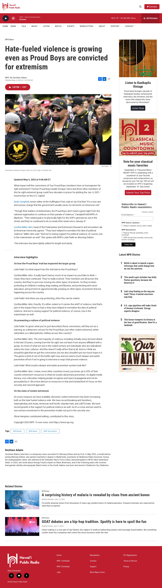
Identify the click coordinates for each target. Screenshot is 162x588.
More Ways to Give (97, 572)
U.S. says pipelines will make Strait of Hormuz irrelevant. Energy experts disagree (140, 308)
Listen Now (138, 108)
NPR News (9, 39)
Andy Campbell (21, 201)
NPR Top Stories (50, 431)
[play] (6, 18)
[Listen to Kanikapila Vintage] (138, 58)
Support (93, 567)
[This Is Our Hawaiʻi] (138, 353)
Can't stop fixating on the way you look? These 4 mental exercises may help (139, 294)
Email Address (128, 215)
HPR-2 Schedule (63, 567)
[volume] (13, 18)
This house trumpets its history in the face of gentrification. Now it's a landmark (140, 322)
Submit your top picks (138, 192)
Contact (93, 561)
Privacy (126, 567)
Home (5, 26)
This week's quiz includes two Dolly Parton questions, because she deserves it (140, 280)
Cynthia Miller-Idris (23, 227)
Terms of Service (130, 561)
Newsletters (95, 555)
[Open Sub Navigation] (18, 26)
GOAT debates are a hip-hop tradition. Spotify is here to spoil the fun (94, 521)
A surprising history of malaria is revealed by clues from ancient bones (96, 495)
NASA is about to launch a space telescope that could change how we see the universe (139, 266)
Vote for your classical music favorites (138, 163)
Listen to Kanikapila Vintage (138, 84)
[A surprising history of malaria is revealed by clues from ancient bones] (22, 499)
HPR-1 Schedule (63, 561)
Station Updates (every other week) (137, 226)
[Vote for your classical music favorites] (138, 137)
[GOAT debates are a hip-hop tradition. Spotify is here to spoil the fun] (22, 526)
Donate (153, 6)
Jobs (59, 572)
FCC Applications (130, 555)
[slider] (17, 18)
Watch (58, 26)
